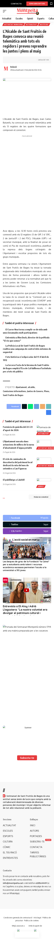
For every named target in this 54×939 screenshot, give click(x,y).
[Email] (42, 406)
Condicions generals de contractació (17, 918)
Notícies (44, 24)
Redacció (13, 67)
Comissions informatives (14, 391)
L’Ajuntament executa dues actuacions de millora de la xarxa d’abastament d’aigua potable (18, 444)
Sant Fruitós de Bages (13, 395)
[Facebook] (27, 518)
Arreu (41, 486)
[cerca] (49, 11)
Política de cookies (31, 920)
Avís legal (37, 918)
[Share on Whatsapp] (30, 406)
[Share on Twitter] (14, 59)
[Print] (23, 59)
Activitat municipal (13, 24)
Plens (46, 391)
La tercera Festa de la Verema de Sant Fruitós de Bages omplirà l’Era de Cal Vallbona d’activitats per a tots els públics (27, 368)
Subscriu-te (27, 757)
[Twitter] (27, 525)
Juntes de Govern (35, 391)
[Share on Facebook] (9, 59)
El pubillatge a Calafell (13, 479)
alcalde (31, 387)
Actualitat (31, 24)
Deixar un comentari (41, 497)
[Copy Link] (18, 59)
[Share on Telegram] (36, 406)
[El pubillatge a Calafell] (44, 482)
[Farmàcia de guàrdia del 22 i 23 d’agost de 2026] (44, 429)
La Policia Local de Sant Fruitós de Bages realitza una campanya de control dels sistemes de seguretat (27, 348)
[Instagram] (27, 531)
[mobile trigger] (5, 11)
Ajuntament (21, 387)
